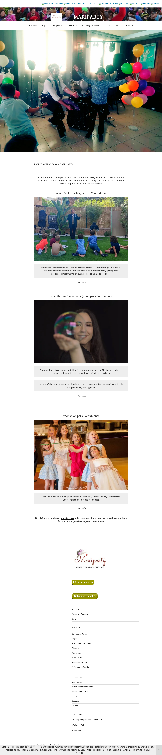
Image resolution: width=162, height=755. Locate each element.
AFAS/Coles (71, 25)
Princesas (75, 648)
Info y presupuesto (83, 582)
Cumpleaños (77, 682)
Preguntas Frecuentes (81, 614)
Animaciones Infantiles (81, 643)
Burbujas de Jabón (79, 634)
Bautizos (75, 701)
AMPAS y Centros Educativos (83, 687)
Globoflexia (77, 658)
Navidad (107, 25)
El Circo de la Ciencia (80, 667)
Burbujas (33, 25)
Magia (44, 25)
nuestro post (67, 518)
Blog (118, 25)
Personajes (76, 653)
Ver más (82, 282)
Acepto (79, 753)
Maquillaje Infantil (79, 662)
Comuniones (77, 677)
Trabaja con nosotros (84, 596)
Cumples (56, 25)
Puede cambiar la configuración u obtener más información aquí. (118, 750)
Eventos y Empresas (90, 25)
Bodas (74, 696)
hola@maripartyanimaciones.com (88, 720)
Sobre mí (75, 609)
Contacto (129, 25)
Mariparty (88, 17)
